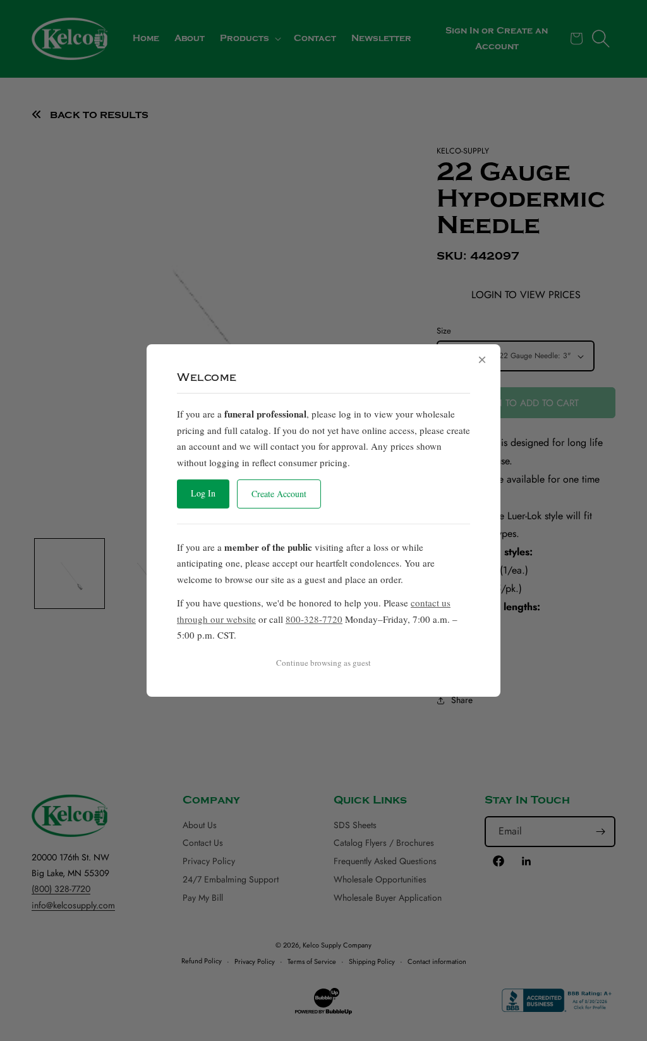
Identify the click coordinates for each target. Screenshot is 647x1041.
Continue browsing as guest (323, 662)
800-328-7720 (314, 619)
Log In (203, 493)
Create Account (278, 494)
